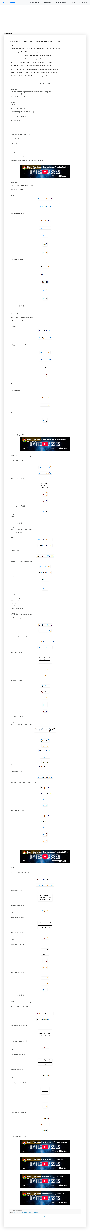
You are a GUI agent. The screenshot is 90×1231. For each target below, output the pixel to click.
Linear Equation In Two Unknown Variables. (23, 1212)
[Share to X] (17, 1210)
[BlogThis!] (16, 1210)
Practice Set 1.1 (36, 1212)
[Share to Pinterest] (21, 1210)
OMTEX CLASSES (8, 3)
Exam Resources (60, 3)
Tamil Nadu (47, 3)
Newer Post (12, 1217)
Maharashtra (34, 3)
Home (45, 1217)
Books (73, 3)
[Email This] (14, 1210)
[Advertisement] (45, 17)
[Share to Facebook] (19, 1210)
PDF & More (83, 3)
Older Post (78, 1217)
